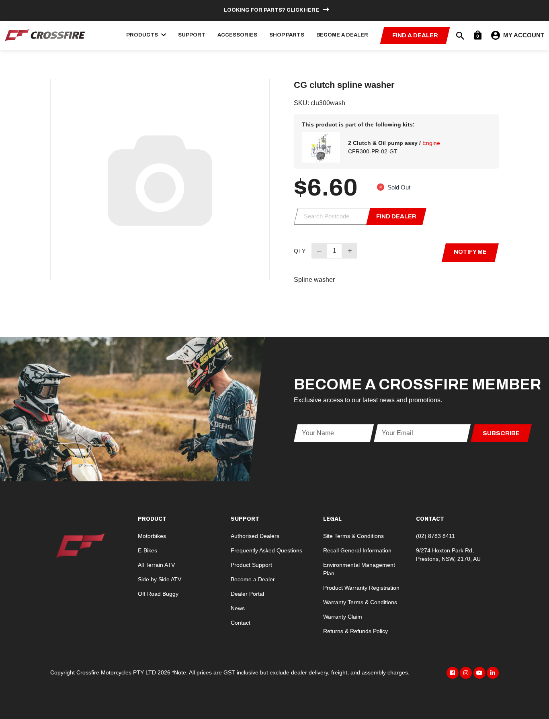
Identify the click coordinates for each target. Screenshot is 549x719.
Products (142, 35)
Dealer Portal (247, 594)
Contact (240, 622)
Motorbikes (152, 536)
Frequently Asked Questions (266, 550)
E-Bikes (147, 550)
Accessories (237, 35)
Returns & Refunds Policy (355, 631)
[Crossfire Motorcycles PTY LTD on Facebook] (453, 673)
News (238, 608)
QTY (299, 251)
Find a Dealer (415, 35)
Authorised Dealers (255, 536)
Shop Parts (286, 35)
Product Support (251, 565)
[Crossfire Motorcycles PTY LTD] (45, 34)
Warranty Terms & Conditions (360, 602)
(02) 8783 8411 (435, 536)
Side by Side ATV (159, 579)
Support (191, 35)
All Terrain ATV (156, 565)
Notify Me (470, 251)
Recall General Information (357, 550)
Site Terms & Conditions (353, 536)
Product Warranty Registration (361, 588)
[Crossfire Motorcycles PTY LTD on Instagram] (466, 673)
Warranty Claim (342, 616)
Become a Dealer (342, 35)
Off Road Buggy (158, 594)
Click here (303, 10)
